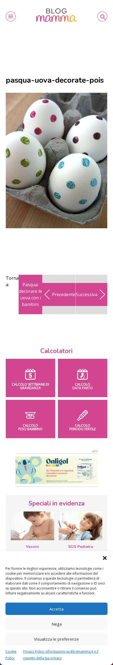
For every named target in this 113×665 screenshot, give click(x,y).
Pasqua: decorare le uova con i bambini (30, 294)
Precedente (63, 294)
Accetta (56, 609)
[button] (105, 558)
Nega (57, 624)
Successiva (86, 294)
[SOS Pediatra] (80, 525)
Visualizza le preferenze (56, 639)
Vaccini (32, 546)
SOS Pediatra (80, 546)
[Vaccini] (32, 525)
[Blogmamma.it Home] (56, 15)
